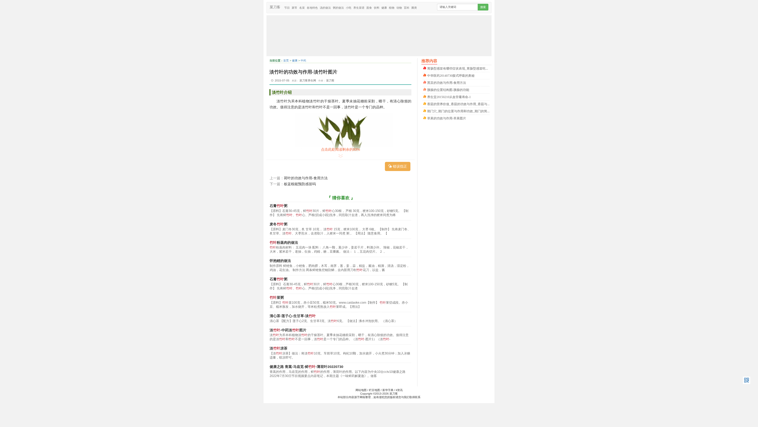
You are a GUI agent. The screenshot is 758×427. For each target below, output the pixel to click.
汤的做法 (325, 7)
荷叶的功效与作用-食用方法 (306, 178)
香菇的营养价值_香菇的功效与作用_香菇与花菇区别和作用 (458, 104)
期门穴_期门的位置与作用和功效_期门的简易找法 (458, 111)
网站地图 (361, 390)
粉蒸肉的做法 (284, 243)
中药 (303, 60)
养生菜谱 (358, 7)
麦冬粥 (278, 224)
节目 (287, 7)
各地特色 (312, 7)
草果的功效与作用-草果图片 (446, 118)
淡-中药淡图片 (288, 330)
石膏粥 (278, 206)
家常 (294, 7)
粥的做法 (338, 7)
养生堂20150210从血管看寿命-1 (449, 96)
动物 (399, 7)
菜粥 (277, 297)
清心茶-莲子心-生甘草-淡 (293, 316)
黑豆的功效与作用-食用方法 (446, 82)
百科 (406, 7)
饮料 (376, 7)
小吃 (348, 7)
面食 (369, 7)
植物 (391, 7)
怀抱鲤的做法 (280, 261)
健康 (384, 7)
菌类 (414, 7)
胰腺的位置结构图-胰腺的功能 (448, 89)
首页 (286, 60)
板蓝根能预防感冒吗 (300, 184)
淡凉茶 (278, 348)
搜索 (483, 7)
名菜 (302, 7)
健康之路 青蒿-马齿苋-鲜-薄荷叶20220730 (306, 367)
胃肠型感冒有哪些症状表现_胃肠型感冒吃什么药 (458, 68)
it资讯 (399, 390)
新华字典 (387, 390)
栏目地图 (374, 390)
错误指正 (399, 166)
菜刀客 (275, 7)
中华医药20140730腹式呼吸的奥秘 (451, 75)
